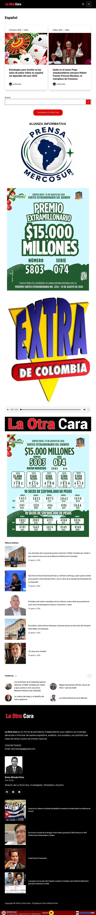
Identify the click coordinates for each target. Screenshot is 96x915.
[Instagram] (19, 792)
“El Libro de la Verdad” (37, 651)
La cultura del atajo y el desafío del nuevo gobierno (29, 697)
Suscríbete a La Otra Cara (48, 112)
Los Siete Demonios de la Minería (73, 698)
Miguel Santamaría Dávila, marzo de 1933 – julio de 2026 (74, 686)
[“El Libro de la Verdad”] (15, 653)
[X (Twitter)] (13, 792)
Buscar (8, 97)
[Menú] (89, 4)
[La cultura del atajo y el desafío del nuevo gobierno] (8, 698)
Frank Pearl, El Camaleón (37, 858)
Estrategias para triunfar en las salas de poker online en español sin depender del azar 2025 (26, 72)
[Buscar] (83, 4)
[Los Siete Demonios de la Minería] (53, 698)
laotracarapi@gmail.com (23, 749)
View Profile (9, 780)
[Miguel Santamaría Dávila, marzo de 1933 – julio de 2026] (53, 686)
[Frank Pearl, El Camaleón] (15, 858)
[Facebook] (7, 792)
